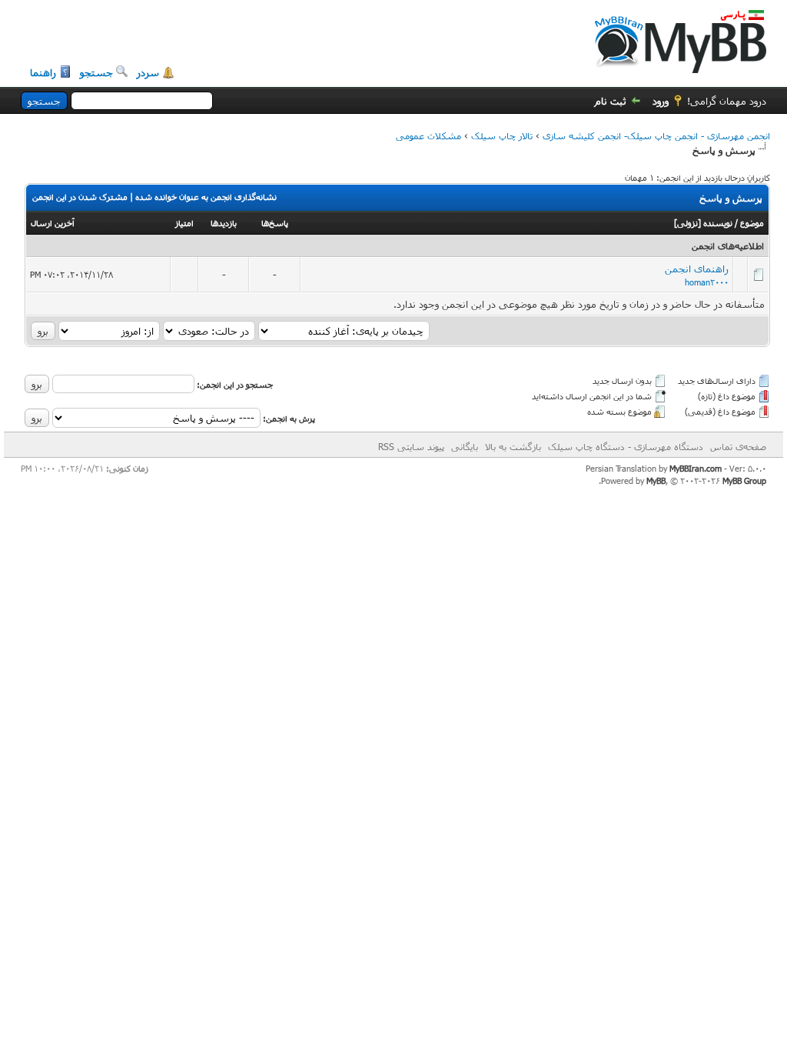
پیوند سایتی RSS (411, 446)
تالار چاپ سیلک (502, 135)
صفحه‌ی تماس (738, 446)
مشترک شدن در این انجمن (80, 197)
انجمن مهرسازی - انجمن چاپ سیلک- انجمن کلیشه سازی (656, 135)
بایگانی (464, 446)
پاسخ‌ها (274, 223)
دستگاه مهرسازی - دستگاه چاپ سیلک (625, 446)
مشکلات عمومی (428, 135)
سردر (148, 72)
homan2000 (707, 282)
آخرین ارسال (53, 223)
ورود (661, 101)
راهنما (43, 72)
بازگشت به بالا (513, 446)
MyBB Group (744, 480)
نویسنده (717, 223)
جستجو (96, 72)
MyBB (656, 480)
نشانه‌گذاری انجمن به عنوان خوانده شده (206, 197)
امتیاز (184, 223)
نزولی (687, 223)
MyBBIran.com (695, 468)
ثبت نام (610, 101)
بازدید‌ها (224, 223)
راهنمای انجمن (697, 268)
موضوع (752, 223)
